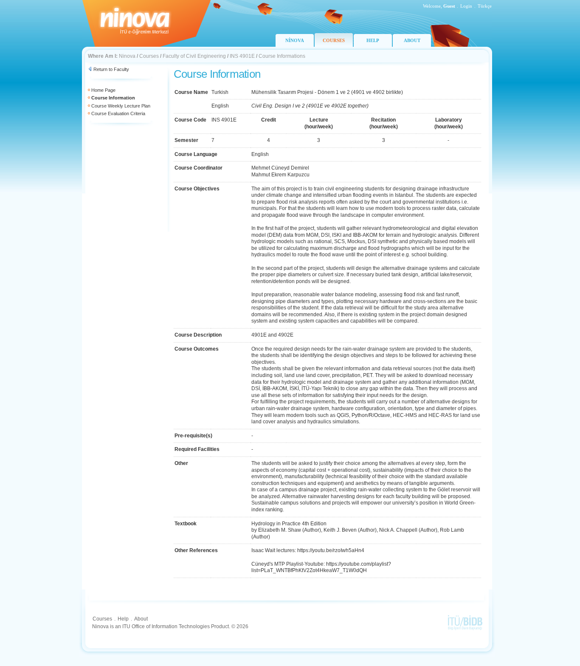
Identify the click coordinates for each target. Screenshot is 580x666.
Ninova (127, 56)
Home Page (103, 90)
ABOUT (412, 40)
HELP (372, 40)
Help (123, 619)
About (141, 619)
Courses (149, 56)
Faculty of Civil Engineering (194, 56)
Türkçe (485, 6)
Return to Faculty (111, 69)
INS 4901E (242, 56)
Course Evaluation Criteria (118, 113)
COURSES (334, 40)
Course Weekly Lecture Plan (120, 105)
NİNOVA (294, 40)
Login (466, 6)
